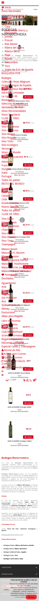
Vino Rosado (9, 137)
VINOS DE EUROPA (12, 157)
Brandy (6, 290)
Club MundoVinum (12, 331)
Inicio (7, 7)
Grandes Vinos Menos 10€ (17, 89)
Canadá (6, 195)
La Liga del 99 (9, 96)
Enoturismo (8, 312)
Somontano (11, 62)
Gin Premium (9, 297)
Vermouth (7, 148)
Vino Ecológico (10, 145)
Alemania (7, 161)
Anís (4, 286)
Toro (7, 65)
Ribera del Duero (23, 485)
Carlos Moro (17, 515)
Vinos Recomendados (14, 110)
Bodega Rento (9, 549)
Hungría (6, 169)
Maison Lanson (10, 256)
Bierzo (8, 23)
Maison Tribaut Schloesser (17, 271)
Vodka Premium (11, 305)
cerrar (6, 589)
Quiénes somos (13, 357)
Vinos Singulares (11, 114)
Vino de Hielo (9, 222)
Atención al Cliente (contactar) (13, 362)
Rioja (7, 55)
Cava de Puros (10, 328)
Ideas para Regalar (12, 316)
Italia (4, 172)
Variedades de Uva (12, 107)
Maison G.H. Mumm (13, 252)
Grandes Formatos (12, 335)
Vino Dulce (8, 123)
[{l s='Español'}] (2, 371)
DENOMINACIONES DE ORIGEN (15, 17)
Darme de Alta (12, 350)
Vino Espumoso (10, 126)
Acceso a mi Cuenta (14, 353)
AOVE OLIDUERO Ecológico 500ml (20, 441)
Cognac (6, 294)
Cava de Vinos (9, 324)
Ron (4, 301)
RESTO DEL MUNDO (13, 183)
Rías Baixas (11, 44)
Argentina (7, 188)
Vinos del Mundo (11, 152)
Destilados (8, 278)
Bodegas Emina (9, 545)
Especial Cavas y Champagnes (19, 346)
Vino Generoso (10, 130)
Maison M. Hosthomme (15, 263)
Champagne (8, 229)
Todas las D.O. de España (19, 69)
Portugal (6, 176)
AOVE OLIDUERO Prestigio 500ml (19, 407)
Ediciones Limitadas (13, 92)
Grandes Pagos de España (16, 85)
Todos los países (11, 180)
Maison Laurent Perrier (15, 260)
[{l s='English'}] (2, 374)
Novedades (8, 100)
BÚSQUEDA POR (11, 73)
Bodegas (6, 78)
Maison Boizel (9, 249)
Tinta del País (12, 529)
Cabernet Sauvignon (18, 505)
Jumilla (8, 36)
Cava (7, 26)
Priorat (9, 40)
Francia (6, 165)
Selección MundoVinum (15, 103)
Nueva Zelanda (10, 206)
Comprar (29, 403)
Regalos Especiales (12, 339)
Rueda (8, 58)
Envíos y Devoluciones (16, 367)
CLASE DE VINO (10, 118)
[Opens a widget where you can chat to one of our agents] (31, 597)
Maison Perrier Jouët (13, 267)
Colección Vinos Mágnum (16, 81)
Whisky (6, 308)
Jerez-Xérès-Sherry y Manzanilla (16, 32)
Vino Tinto (7, 141)
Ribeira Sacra (12, 51)
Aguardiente (9, 283)
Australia (7, 192)
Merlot (29, 505)
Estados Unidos (10, 203)
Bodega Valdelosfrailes (12, 552)
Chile (4, 199)
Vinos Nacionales (11, 11)
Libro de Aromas (11, 320)
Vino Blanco (8, 134)
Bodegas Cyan (9, 555)
